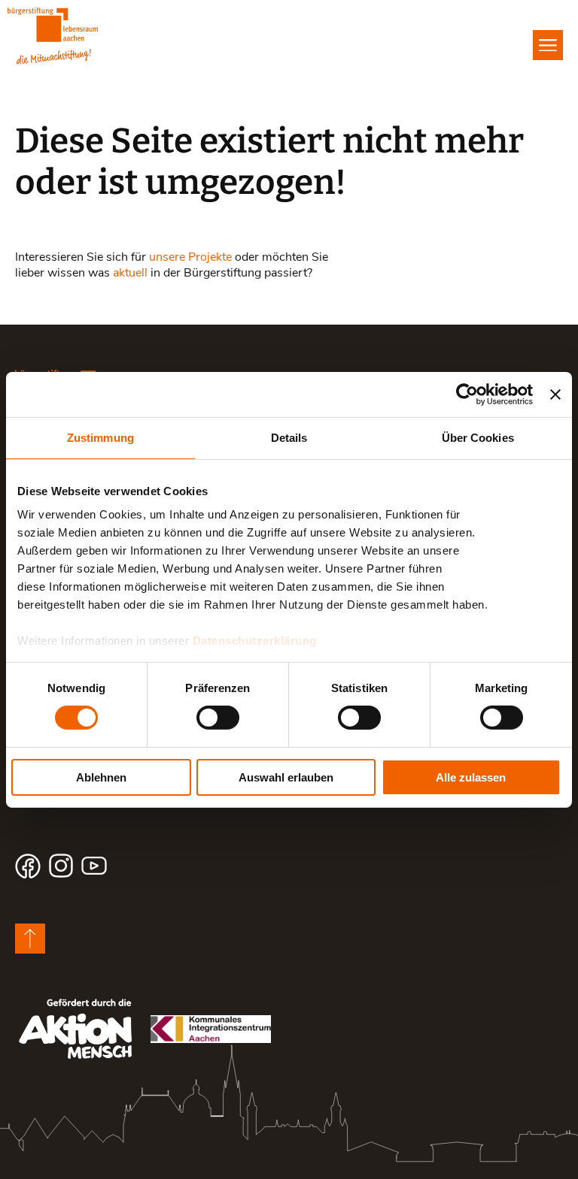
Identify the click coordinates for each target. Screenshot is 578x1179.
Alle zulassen (471, 777)
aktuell (130, 272)
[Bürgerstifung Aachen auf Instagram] (61, 865)
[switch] (217, 718)
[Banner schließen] (555, 393)
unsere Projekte (190, 256)
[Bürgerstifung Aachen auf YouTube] (94, 865)
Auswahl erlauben (286, 777)
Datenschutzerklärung (255, 640)
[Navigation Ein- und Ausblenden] (548, 45)
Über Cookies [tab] (478, 437)
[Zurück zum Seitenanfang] (30, 939)
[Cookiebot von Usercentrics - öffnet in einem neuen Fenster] (467, 393)
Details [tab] (289, 437)
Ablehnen (101, 777)
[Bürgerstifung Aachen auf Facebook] (28, 865)
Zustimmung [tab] (100, 437)
